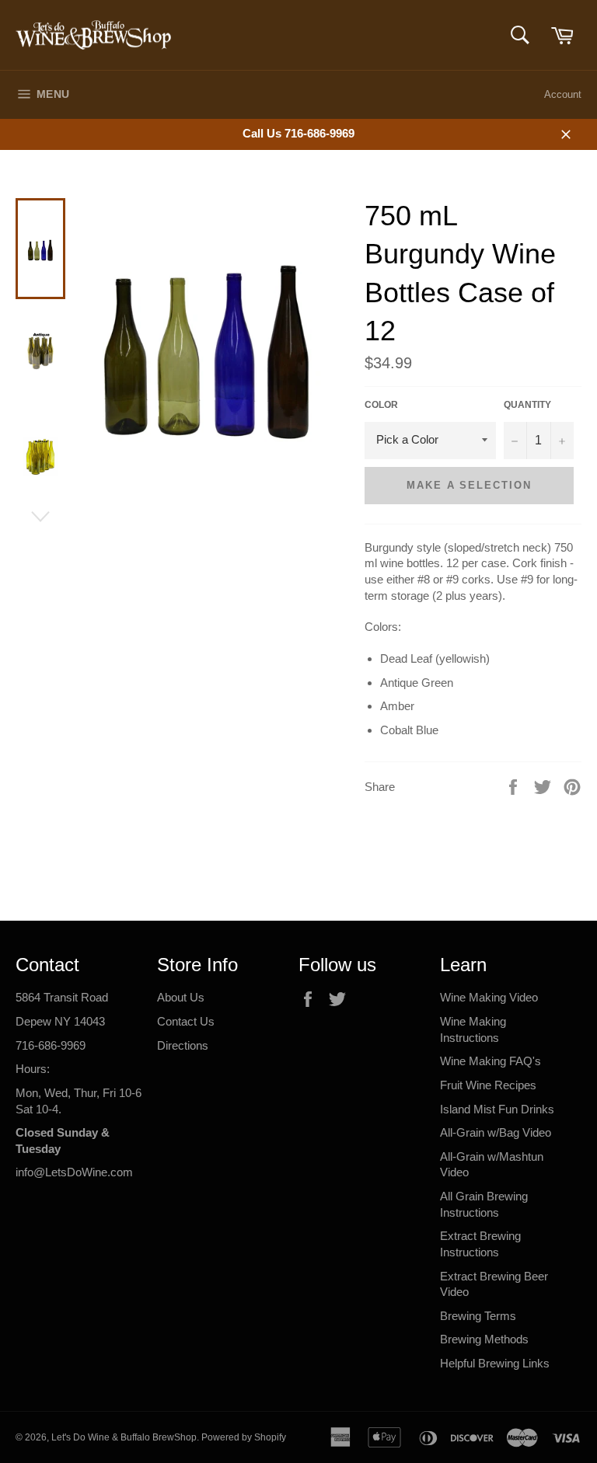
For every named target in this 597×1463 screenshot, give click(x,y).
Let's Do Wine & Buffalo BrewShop (124, 1437)
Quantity (527, 404)
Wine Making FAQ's (490, 1061)
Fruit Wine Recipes (488, 1085)
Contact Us (186, 1021)
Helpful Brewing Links (495, 1363)
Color (381, 404)
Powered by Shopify (243, 1437)
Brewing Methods (484, 1339)
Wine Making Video (489, 997)
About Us (180, 997)
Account (562, 94)
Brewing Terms (478, 1315)
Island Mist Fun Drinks (497, 1109)
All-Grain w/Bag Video (495, 1132)
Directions (182, 1045)
